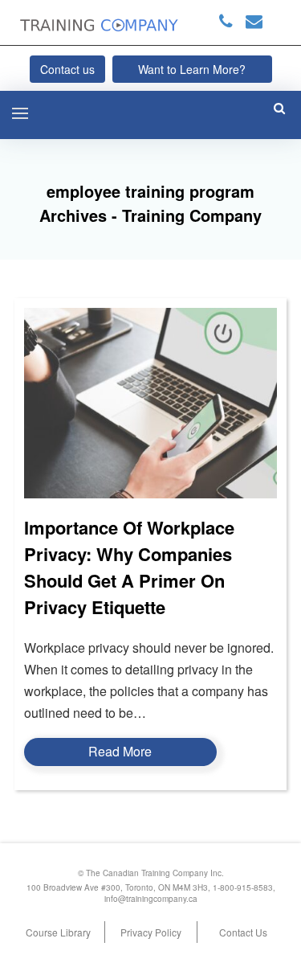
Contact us (67, 69)
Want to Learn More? (192, 69)
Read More (120, 751)
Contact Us (243, 932)
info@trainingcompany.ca (150, 898)
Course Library (58, 932)
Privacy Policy (150, 932)
